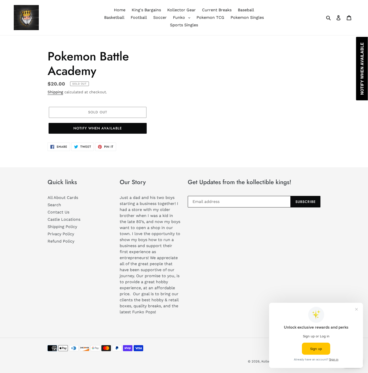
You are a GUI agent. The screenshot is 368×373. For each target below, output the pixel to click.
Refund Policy (61, 241)
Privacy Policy (61, 234)
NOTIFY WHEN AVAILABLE (97, 128)
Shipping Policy (62, 226)
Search (54, 204)
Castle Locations (64, 219)
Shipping (55, 92)
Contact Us (58, 212)
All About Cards (63, 197)
